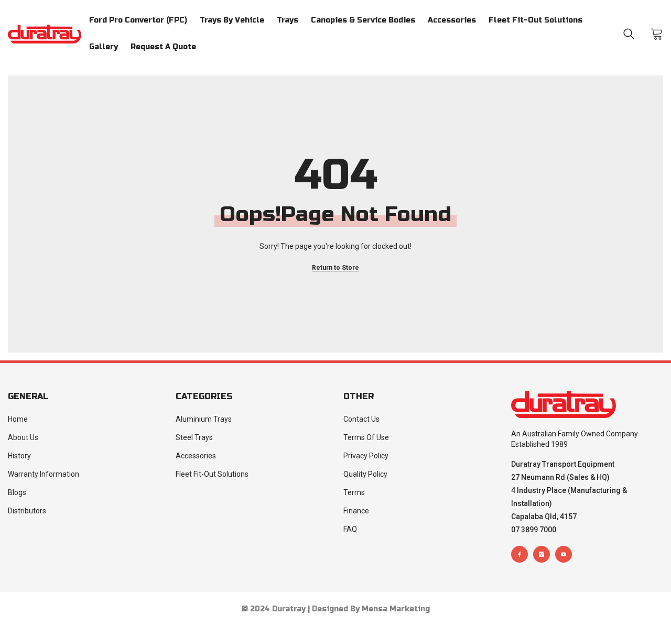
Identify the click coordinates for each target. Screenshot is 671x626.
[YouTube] (563, 554)
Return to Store (335, 267)
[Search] (629, 34)
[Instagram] (541, 554)
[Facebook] (519, 554)
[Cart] (657, 34)
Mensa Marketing (396, 609)
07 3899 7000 (533, 529)
